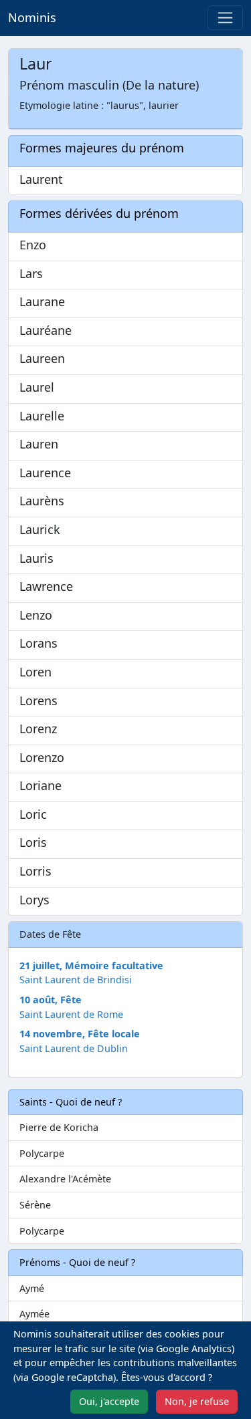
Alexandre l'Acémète (65, 1178)
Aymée (34, 1313)
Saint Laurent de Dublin (73, 1048)
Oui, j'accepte (109, 1401)
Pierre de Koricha (58, 1127)
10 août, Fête (50, 999)
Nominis (32, 17)
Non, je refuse (197, 1401)
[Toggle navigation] (225, 17)
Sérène (35, 1204)
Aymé (31, 1288)
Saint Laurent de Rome (71, 1014)
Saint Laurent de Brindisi (75, 979)
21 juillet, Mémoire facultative (91, 965)
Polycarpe (41, 1153)
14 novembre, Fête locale (79, 1033)
